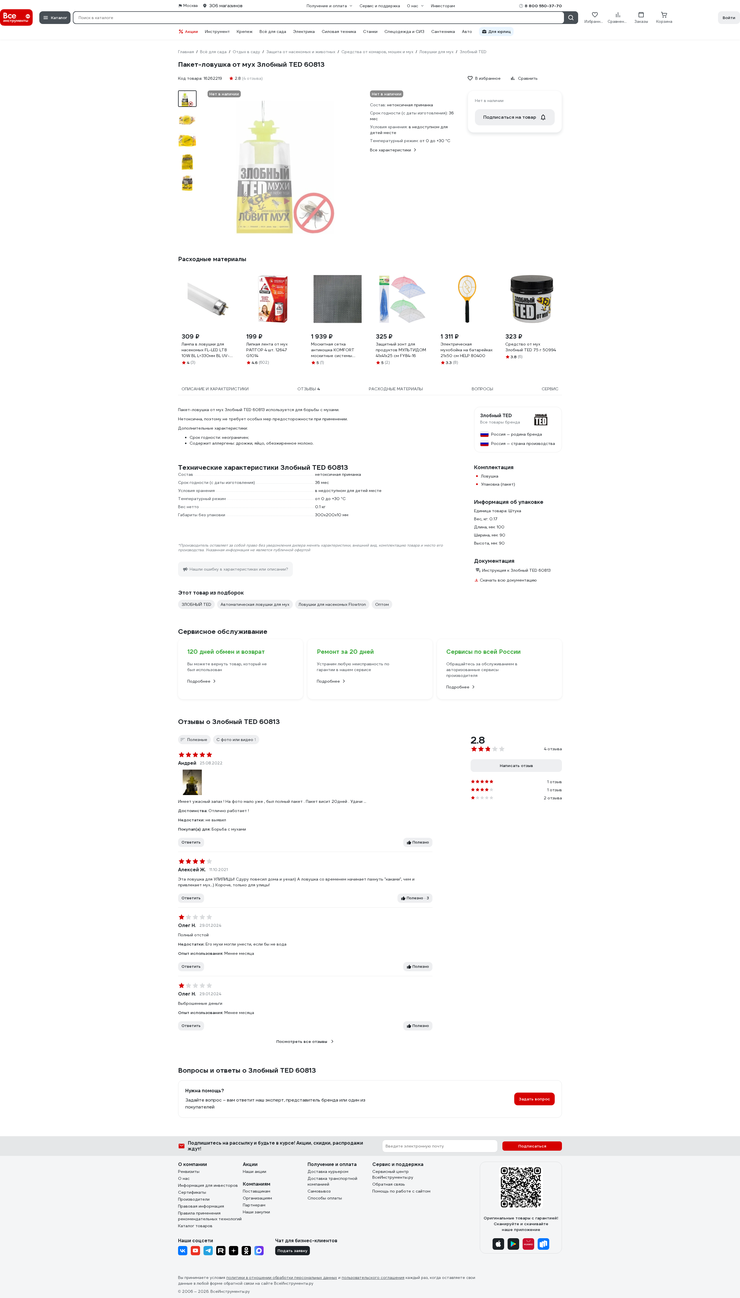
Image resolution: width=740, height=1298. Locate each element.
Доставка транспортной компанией (332, 1181)
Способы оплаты (325, 1198)
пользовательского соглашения (373, 1277)
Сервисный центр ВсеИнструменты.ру (392, 1174)
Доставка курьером (328, 1171)
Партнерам (254, 1205)
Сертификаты (192, 1192)
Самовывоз (319, 1191)
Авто (467, 31)
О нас (184, 1178)
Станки (370, 31)
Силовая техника (339, 31)
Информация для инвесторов (208, 1185)
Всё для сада (273, 31)
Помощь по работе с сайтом (401, 1191)
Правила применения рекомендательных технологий (210, 1215)
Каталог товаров (195, 1225)
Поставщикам (256, 1191)
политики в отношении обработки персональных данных (281, 1277)
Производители (194, 1199)
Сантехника (443, 31)
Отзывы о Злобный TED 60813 (229, 721)
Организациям (257, 1198)
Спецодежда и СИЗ (404, 31)
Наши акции (254, 1171)
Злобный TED (496, 416)
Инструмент (217, 31)
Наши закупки (256, 1212)
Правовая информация (201, 1206)
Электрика (304, 31)
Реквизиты (188, 1171)
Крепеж (245, 31)
